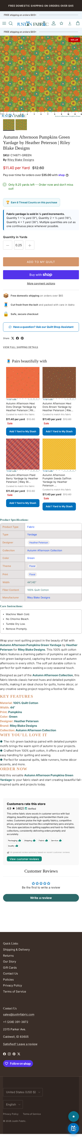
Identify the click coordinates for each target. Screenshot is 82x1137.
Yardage (32, 534)
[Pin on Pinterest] (22, 338)
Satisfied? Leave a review (20, 1044)
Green (31, 557)
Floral (32, 566)
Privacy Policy (12, 985)
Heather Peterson (38, 542)
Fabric (31, 526)
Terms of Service (14, 991)
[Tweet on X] (12, 338)
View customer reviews (24, 859)
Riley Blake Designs (20, 160)
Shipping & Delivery (16, 949)
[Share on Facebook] (17, 338)
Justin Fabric (19, 1121)
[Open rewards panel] (73, 1116)
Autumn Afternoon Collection (44, 550)
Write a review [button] (41, 898)
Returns (8, 955)
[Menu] (4, 23)
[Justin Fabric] (32, 23)
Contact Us (10, 973)
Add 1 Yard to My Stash (22, 431)
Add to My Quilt (41, 262)
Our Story (9, 961)
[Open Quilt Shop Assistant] (73, 1128)
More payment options (41, 283)
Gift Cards (10, 967)
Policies (8, 979)
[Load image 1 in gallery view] (41, 76)
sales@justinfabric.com (18, 1014)
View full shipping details (20, 347)
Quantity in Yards (15, 237)
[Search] (12, 23)
